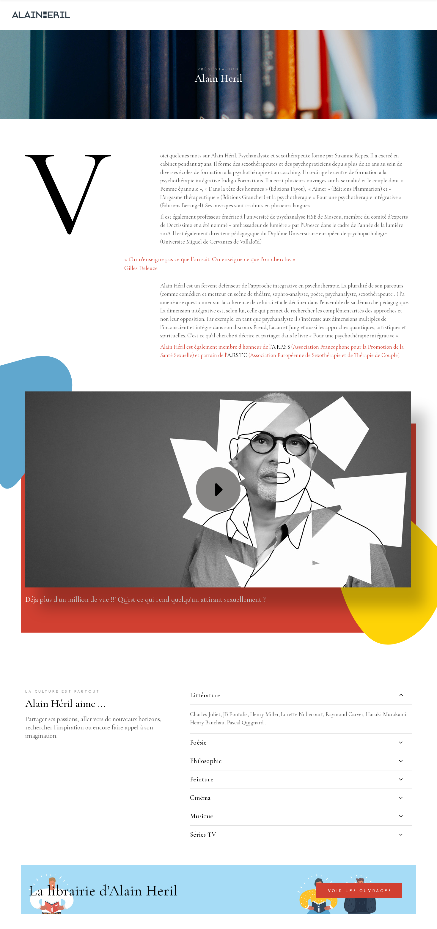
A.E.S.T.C (237, 355)
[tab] (301, 695)
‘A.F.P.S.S (280, 346)
